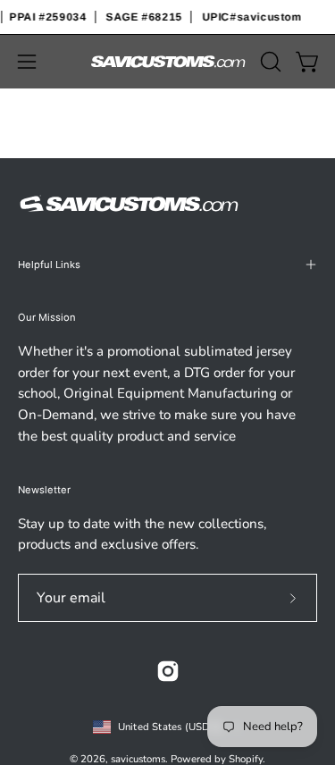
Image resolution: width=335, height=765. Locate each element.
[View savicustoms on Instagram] (168, 671)
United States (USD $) (170, 726)
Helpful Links (49, 264)
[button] (268, 61)
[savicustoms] (167, 62)
